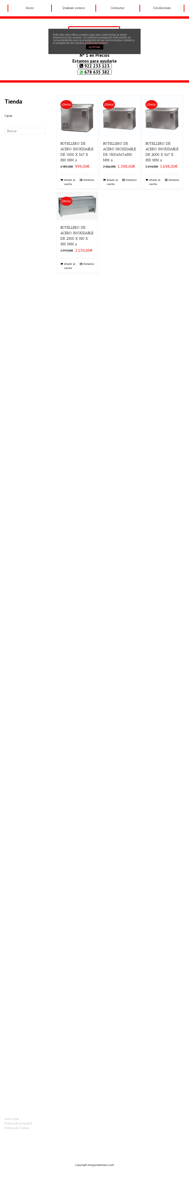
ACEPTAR (94, 47)
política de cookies (96, 43)
